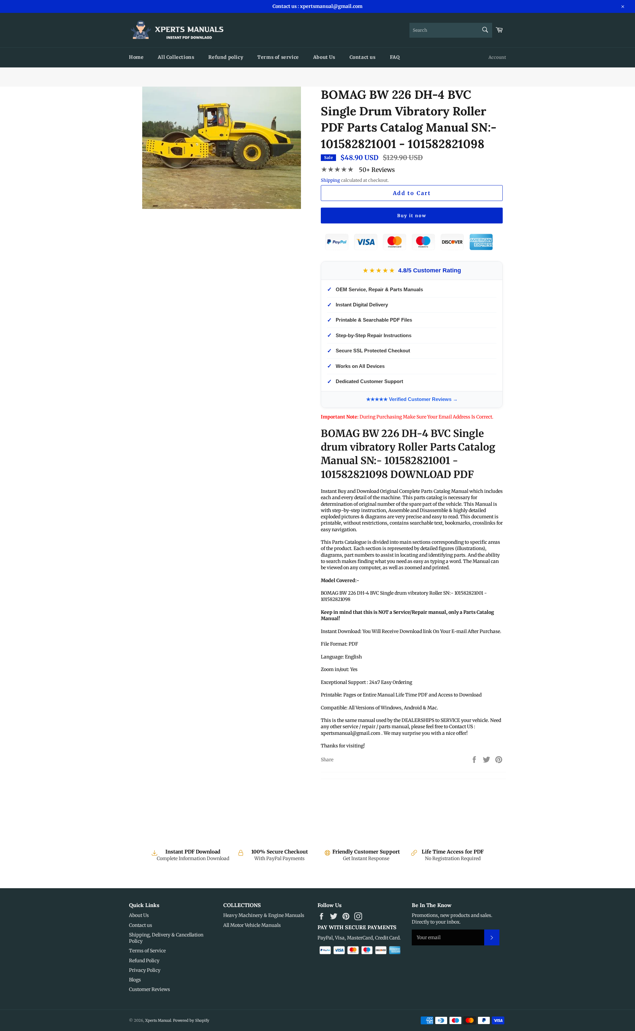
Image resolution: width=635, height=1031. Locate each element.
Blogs (135, 980)
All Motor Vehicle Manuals (252, 925)
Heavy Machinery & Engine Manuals (263, 915)
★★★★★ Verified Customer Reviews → (412, 399)
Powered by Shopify (191, 1020)
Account (497, 57)
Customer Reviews (149, 989)
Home (136, 57)
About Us (324, 57)
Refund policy (225, 57)
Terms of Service (147, 951)
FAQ (395, 57)
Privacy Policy (144, 970)
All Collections (176, 57)
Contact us (363, 57)
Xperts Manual (158, 1020)
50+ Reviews (377, 170)
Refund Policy (144, 961)
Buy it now (411, 215)
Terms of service (278, 57)
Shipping (330, 180)
